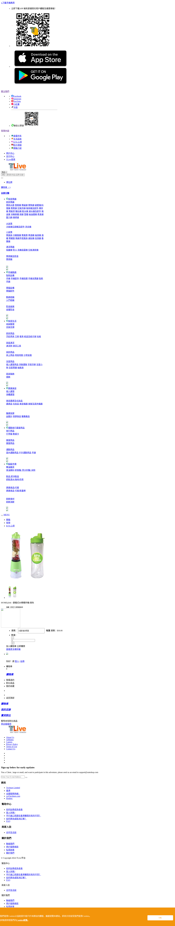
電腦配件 (10, 291)
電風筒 (25, 235)
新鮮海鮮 (10, 502)
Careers (9, 742)
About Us (10, 737)
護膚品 (9, 404)
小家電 (9, 232)
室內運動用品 (12, 453)
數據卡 (16, 434)
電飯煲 (12, 211)
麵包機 (18, 211)
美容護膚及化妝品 (14, 401)
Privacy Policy (12, 744)
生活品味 (17, 139)
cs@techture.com (13, 796)
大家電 (9, 224)
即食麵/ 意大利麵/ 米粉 (25, 470)
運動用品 (10, 449)
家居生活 (12, 321)
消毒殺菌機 (22, 250)
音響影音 (10, 310)
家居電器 (12, 199)
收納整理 (10, 324)
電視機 (9, 259)
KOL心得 (17, 142)
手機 (8, 278)
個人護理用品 (12, 364)
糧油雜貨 (10, 467)
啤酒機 (31, 235)
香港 (8, 791)
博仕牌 (9, 182)
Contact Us (10, 749)
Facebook (17, 96)
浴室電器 (13, 368)
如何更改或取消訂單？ (16, 819)
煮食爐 (40, 214)
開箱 (8, 520)
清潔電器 (10, 247)
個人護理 (10, 391)
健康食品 (10, 491)
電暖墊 (12, 238)
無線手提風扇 (21, 238)
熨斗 (15, 250)
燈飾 (8, 377)
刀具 (17, 336)
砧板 (39, 336)
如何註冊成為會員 (14, 809)
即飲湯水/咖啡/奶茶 (15, 479)
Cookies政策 (21, 920)
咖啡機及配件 (32, 208)
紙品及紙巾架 (30, 336)
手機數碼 (12, 272)
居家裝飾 (10, 374)
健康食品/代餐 (12, 487)
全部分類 (5, 193)
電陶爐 (31, 205)
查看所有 (17, 136)
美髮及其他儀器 (35, 404)
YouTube (17, 101)
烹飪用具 (10, 336)
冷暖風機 (17, 235)
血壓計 (9, 416)
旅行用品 (10, 431)
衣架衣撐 (10, 327)
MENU (7, 515)
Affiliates (10, 740)
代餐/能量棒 (20, 491)
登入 (17, 661)
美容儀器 (23, 404)
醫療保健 (10, 413)
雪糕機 (18, 205)
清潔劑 (9, 346)
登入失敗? (10, 813)
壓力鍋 (9, 217)
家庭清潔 (10, 343)
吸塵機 (9, 250)
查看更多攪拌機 (13, 649)
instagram (17, 99)
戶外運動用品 (25, 453)
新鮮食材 (10, 499)
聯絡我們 (10, 844)
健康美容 (12, 388)
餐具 (21, 336)
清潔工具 (17, 346)
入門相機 (10, 300)
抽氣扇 (20, 368)
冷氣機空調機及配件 (15, 227)
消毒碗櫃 (15, 214)
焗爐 (21, 214)
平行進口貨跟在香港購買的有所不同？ (23, 816)
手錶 (34, 453)
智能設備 (10, 275)
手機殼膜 (23, 278)
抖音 (16, 107)
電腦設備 (10, 288)
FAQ (8, 821)
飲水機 (25, 211)
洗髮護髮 (23, 364)
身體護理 (10, 394)
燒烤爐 (16, 217)
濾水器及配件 (35, 211)
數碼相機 (10, 297)
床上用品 (10, 355)
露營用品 (10, 440)
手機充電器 (33, 278)
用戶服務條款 (12, 847)
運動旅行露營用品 (16, 428)
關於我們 (10, 853)
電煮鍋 (14, 208)
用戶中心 (10, 153)
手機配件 (15, 278)
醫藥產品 (26, 416)
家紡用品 (10, 352)
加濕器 (38, 238)
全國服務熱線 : (12, 794)
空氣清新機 (33, 250)
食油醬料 (10, 470)
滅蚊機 (31, 238)
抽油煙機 (33, 214)
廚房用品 (10, 333)
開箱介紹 (17, 148)
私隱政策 (10, 850)
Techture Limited (13, 788)
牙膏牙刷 (32, 364)
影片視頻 (17, 145)
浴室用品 (10, 361)
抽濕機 (38, 235)
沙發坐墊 (28, 355)
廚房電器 (10, 202)
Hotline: (9, 798)
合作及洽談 (11, 832)
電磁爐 (25, 205)
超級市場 (12, 464)
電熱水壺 (10, 205)
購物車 (6, 187)
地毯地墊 (19, 355)
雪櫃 (26, 214)
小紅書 (16, 104)
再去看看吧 (6, 724)
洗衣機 (28, 227)
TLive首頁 (10, 159)
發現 (8, 523)
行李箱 (9, 434)
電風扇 (9, 235)
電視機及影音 (12, 256)
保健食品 (17, 416)
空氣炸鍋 (21, 208)
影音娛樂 (10, 306)
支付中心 (10, 156)
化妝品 (16, 404)
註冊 (22, 661)
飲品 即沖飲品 (12, 476)
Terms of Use (11, 746)
